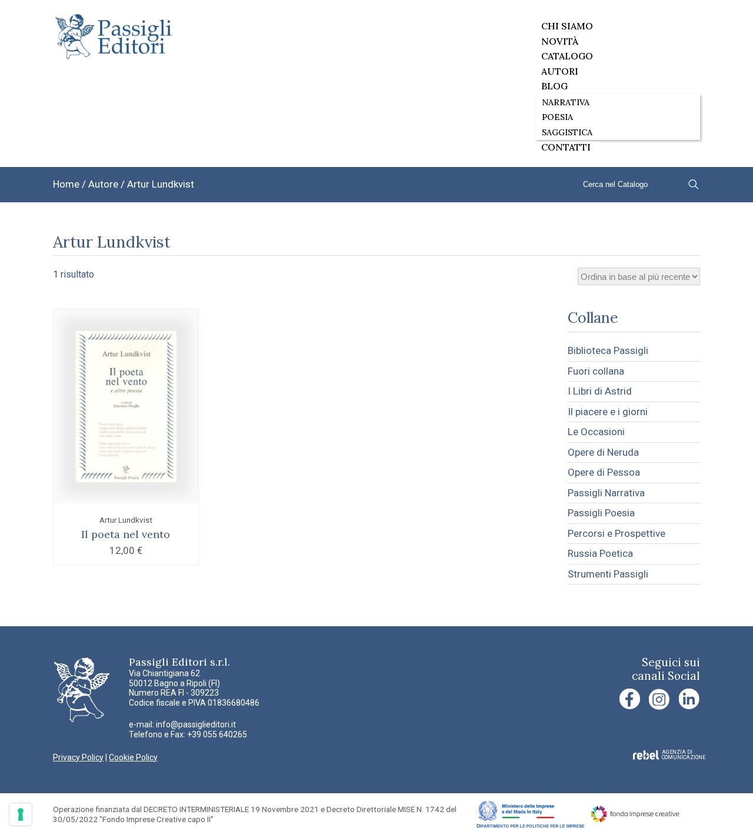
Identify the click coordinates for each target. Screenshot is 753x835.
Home (66, 184)
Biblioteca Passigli (608, 350)
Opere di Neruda (603, 452)
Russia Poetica (600, 553)
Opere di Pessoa (604, 472)
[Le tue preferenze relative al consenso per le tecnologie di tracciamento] (20, 814)
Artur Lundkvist (125, 520)
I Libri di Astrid (600, 391)
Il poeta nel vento (125, 534)
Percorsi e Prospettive (616, 533)
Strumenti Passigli (608, 574)
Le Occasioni (596, 431)
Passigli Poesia (601, 513)
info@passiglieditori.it (196, 724)
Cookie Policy (133, 757)
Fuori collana (596, 371)
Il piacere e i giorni (608, 412)
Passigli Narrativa (606, 493)
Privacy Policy (78, 757)
